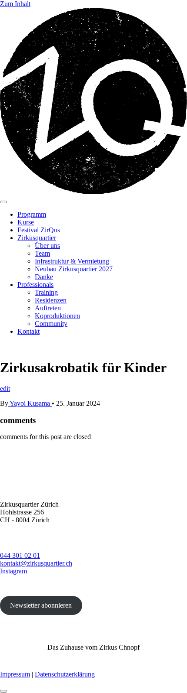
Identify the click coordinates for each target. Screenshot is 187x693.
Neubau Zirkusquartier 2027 (74, 269)
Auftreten (48, 308)
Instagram (13, 571)
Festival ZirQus (38, 230)
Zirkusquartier (36, 237)
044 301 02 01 (20, 555)
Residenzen (51, 300)
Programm (31, 214)
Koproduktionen (57, 315)
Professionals (35, 284)
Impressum (15, 674)
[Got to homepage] (93, 191)
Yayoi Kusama (30, 403)
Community (51, 323)
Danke (44, 276)
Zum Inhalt (15, 3)
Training (46, 292)
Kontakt (28, 331)
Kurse (25, 222)
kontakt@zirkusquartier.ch (36, 563)
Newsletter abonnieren (41, 605)
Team (42, 253)
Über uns (47, 245)
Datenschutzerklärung (65, 674)
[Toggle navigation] (3, 202)
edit (5, 388)
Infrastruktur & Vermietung (72, 261)
